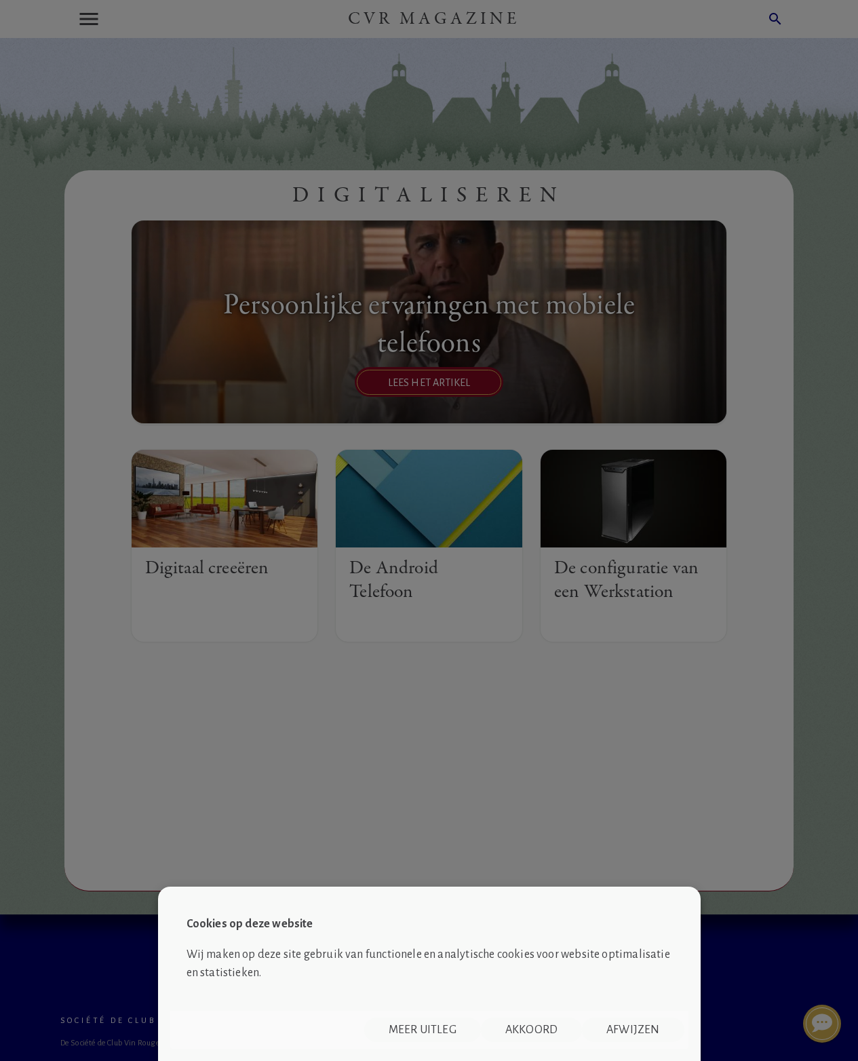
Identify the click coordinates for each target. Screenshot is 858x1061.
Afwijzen (632, 1030)
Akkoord (531, 1030)
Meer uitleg (422, 1030)
